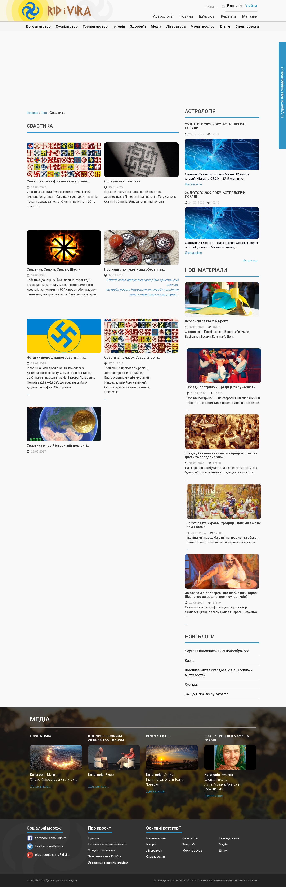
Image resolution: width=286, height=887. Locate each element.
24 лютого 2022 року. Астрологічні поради (215, 195)
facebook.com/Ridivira (50, 838)
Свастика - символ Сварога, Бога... (132, 357)
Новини (186, 16)
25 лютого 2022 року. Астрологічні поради (215, 126)
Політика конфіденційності (107, 844)
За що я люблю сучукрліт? (206, 694)
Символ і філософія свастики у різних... (58, 181)
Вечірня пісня (158, 736)
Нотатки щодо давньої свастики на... (57, 357)
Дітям (225, 26)
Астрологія (163, 16)
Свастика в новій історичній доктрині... (58, 445)
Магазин (249, 16)
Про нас (94, 838)
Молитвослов (203, 26)
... (61, 380)
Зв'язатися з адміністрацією (108, 862)
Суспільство (67, 26)
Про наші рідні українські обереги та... (135, 269)
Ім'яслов (207, 16)
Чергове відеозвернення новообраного (217, 651)
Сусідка (191, 684)
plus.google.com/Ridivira (52, 854)
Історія (119, 26)
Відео (109, 775)
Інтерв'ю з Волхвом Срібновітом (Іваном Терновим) (106, 738)
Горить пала (40, 736)
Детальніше (193, 184)
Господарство (95, 26)
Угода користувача (101, 850)
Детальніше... (40, 786)
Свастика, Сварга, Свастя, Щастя (54, 269)
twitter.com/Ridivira (49, 846)
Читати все (250, 260)
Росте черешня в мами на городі (226, 738)
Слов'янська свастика (122, 181)
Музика (52, 775)
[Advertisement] (143, 73)
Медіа (156, 26)
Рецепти (228, 16)
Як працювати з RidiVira (104, 856)
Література (176, 26)
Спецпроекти (247, 26)
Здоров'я (138, 26)
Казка (190, 660)
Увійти (251, 6)
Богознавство (38, 26)
